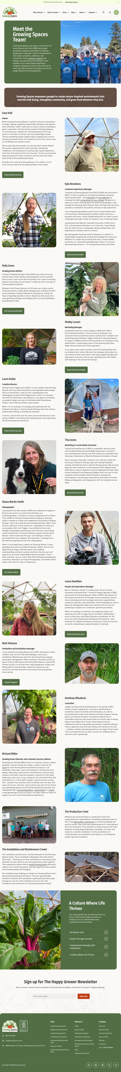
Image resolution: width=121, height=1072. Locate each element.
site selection (104, 198)
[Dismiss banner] (118, 2)
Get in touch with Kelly (13, 311)
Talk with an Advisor (70, 2)
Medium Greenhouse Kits (59, 1030)
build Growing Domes (38, 864)
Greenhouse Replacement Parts (59, 1041)
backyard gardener (25, 790)
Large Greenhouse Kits (58, 1033)
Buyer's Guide (53, 12)
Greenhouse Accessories (59, 1037)
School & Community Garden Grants (84, 1045)
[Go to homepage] (9, 12)
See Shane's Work (11, 572)
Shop (65, 12)
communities (39, 790)
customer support (35, 58)
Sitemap (102, 1040)
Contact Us (102, 1044)
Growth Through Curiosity (81, 939)
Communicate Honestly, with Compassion (82, 946)
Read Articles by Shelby (76, 370)
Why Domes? (38, 12)
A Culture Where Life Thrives (82, 954)
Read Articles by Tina (75, 493)
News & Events (104, 1030)
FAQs (76, 1026)
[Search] (103, 12)
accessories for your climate (92, 200)
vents (4, 767)
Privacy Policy (103, 1037)
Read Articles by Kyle (75, 255)
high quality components (84, 822)
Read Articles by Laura (13, 431)
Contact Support (10, 682)
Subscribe (84, 996)
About (81, 12)
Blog (73, 12)
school (51, 790)
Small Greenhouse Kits (58, 1026)
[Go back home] (10, 1026)
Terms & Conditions (105, 1033)
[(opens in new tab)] (23, 1026)
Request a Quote (56, 1046)
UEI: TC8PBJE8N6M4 (106, 1047)
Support (92, 12)
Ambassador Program (82, 1053)
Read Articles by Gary (12, 175)
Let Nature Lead (77, 932)
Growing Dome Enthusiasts (84, 1040)
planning (91, 198)
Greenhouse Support (82, 1033)
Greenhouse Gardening (82, 1037)
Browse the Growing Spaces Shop (60, 1051)
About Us (102, 1026)
